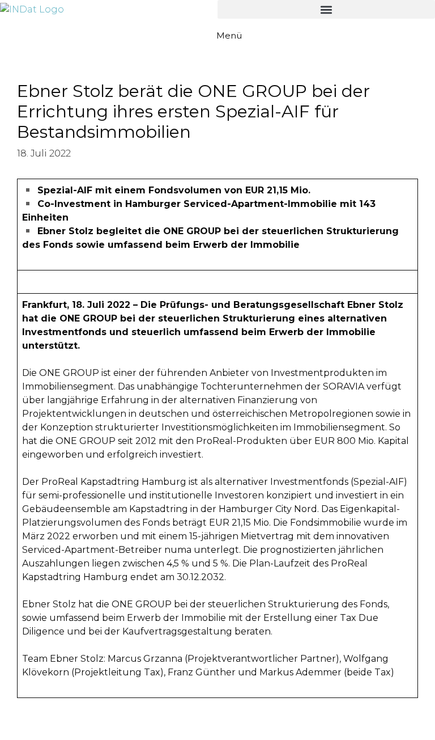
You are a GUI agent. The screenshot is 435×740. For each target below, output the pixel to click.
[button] (326, 9)
